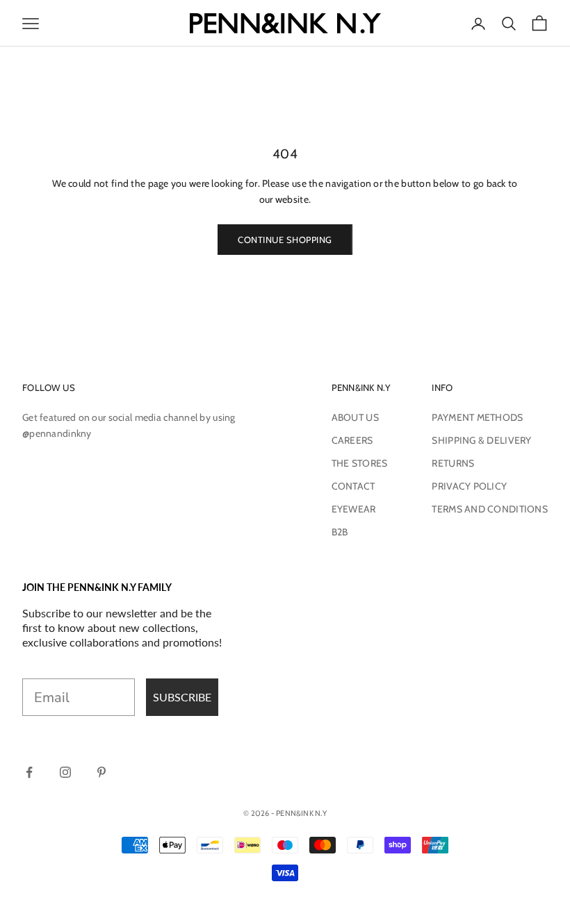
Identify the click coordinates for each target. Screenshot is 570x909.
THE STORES (360, 463)
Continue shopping (285, 239)
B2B (340, 532)
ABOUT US (355, 417)
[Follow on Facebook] (29, 772)
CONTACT (353, 486)
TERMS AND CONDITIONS (490, 509)
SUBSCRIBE (182, 697)
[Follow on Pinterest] (101, 772)
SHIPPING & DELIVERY (481, 440)
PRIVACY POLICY (469, 486)
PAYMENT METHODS (477, 417)
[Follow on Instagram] (65, 772)
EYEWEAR (354, 509)
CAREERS (352, 440)
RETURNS (453, 463)
